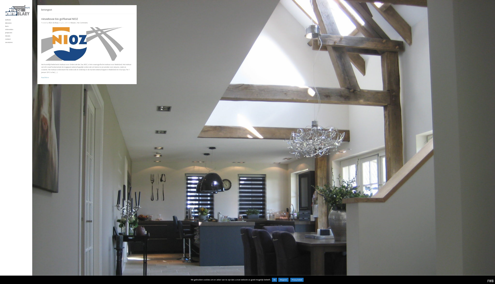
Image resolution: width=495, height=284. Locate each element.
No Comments (82, 23)
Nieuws (73, 23)
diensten (8, 23)
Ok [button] (274, 280)
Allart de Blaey (54, 23)
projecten (8, 33)
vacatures (9, 42)
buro (7, 26)
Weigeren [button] (283, 280)
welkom (8, 20)
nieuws (7, 36)
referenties (9, 29)
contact (8, 39)
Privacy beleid (297, 280)
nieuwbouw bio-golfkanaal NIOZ (59, 19)
